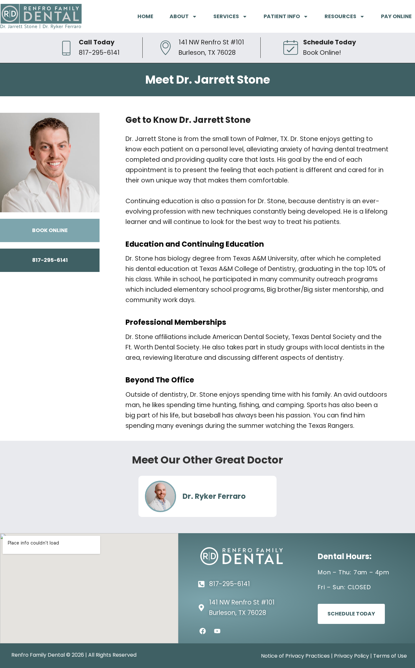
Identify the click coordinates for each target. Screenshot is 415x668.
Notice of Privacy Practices (295, 656)
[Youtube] (217, 631)
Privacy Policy (351, 656)
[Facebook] (202, 631)
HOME (145, 16)
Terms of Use (390, 656)
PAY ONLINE (396, 16)
